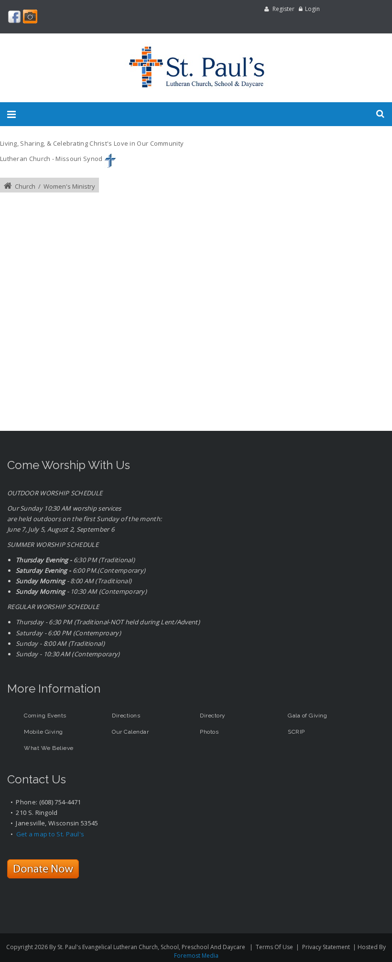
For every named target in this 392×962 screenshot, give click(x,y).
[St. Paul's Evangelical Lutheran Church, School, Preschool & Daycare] (196, 68)
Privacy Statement (326, 947)
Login (312, 9)
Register (283, 9)
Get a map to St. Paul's (50, 834)
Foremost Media (196, 955)
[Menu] (11, 114)
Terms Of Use (274, 947)
